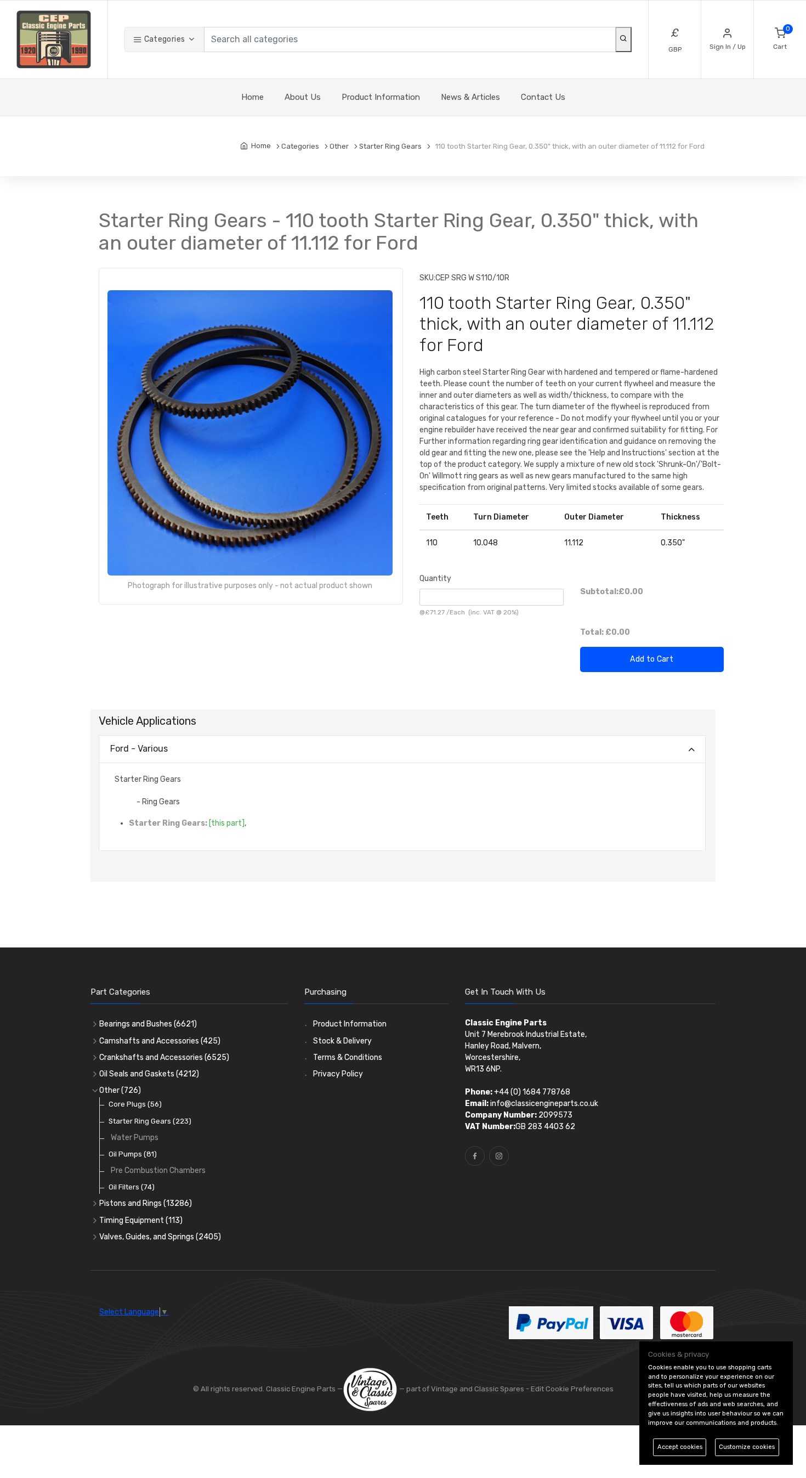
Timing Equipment (141, 1220)
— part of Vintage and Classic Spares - (464, 1389)
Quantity (435, 578)
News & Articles (470, 97)
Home (252, 97)
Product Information (381, 97)
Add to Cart (651, 659)
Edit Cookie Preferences (572, 1389)
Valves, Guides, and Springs (160, 1237)
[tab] (402, 750)
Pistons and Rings (145, 1203)
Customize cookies (747, 1447)
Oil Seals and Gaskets (149, 1074)
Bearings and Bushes (148, 1024)
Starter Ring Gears (150, 1121)
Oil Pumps (133, 1154)
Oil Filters (132, 1187)
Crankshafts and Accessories (164, 1057)
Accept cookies (679, 1447)
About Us (303, 97)
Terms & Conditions (347, 1057)
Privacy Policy (338, 1074)
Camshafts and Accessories (159, 1041)
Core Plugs (135, 1104)
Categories (163, 39)
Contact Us (543, 97)
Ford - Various (139, 748)
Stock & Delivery (342, 1041)
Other (120, 1090)
